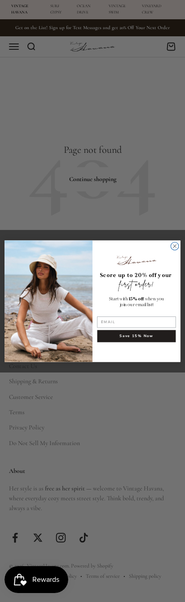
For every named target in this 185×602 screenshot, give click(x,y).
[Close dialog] (175, 246)
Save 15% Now (136, 335)
